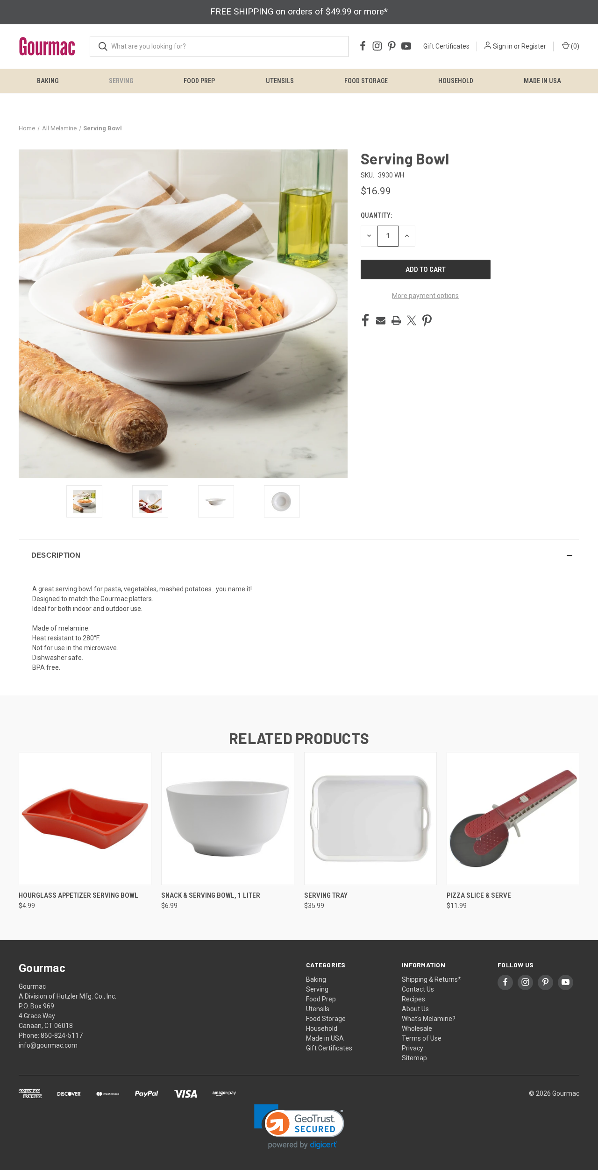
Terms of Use (421, 1038)
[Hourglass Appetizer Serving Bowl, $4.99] (85, 818)
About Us (415, 1009)
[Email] (380, 320)
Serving (121, 81)
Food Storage (366, 81)
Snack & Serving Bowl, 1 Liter (210, 895)
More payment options (425, 295)
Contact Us (418, 989)
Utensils (280, 81)
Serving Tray (326, 895)
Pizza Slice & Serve (479, 895)
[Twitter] (411, 320)
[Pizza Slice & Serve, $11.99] (512, 818)
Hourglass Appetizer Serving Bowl (78, 895)
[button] (299, 555)
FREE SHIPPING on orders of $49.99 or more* (299, 12)
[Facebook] (365, 320)
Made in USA (542, 81)
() (574, 46)
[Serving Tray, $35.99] (370, 818)
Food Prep (199, 81)
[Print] (396, 320)
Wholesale (417, 1028)
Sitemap (414, 1058)
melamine (73, 628)
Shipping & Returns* (431, 979)
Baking (47, 81)
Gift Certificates (446, 46)
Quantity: (376, 215)
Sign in (503, 46)
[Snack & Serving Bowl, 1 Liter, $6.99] (227, 818)
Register (533, 46)
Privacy (412, 1048)
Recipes (413, 999)
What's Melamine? (429, 1018)
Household (455, 81)
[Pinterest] (427, 320)
